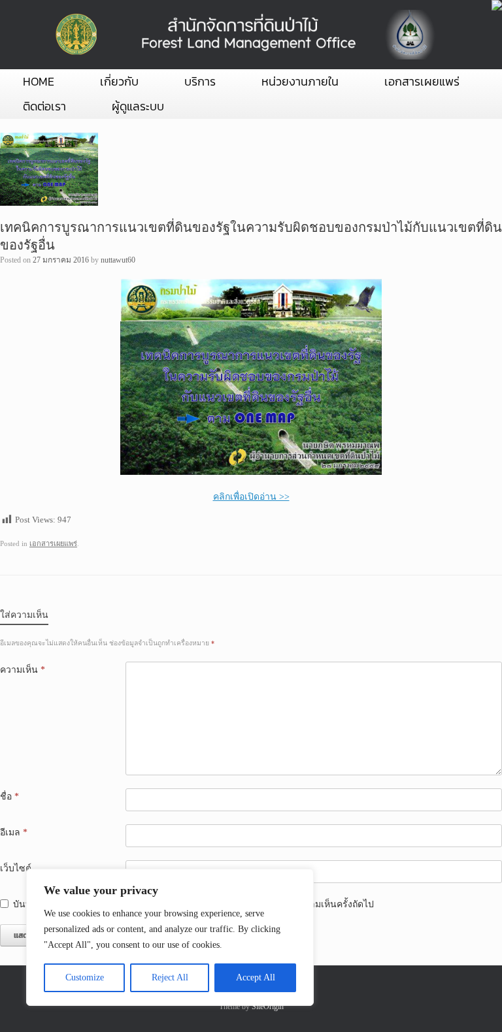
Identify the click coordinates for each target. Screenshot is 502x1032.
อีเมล (13, 832)
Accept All (255, 977)
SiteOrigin (268, 1006)
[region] (170, 937)
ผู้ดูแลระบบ (138, 106)
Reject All (170, 977)
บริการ (200, 81)
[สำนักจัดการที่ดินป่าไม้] (243, 34)
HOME (38, 81)
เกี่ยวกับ (119, 81)
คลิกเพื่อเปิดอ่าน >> (251, 497)
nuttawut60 (118, 260)
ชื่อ (9, 796)
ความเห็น (22, 670)
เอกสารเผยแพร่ (422, 81)
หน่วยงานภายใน (300, 81)
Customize (84, 977)
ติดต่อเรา (44, 106)
